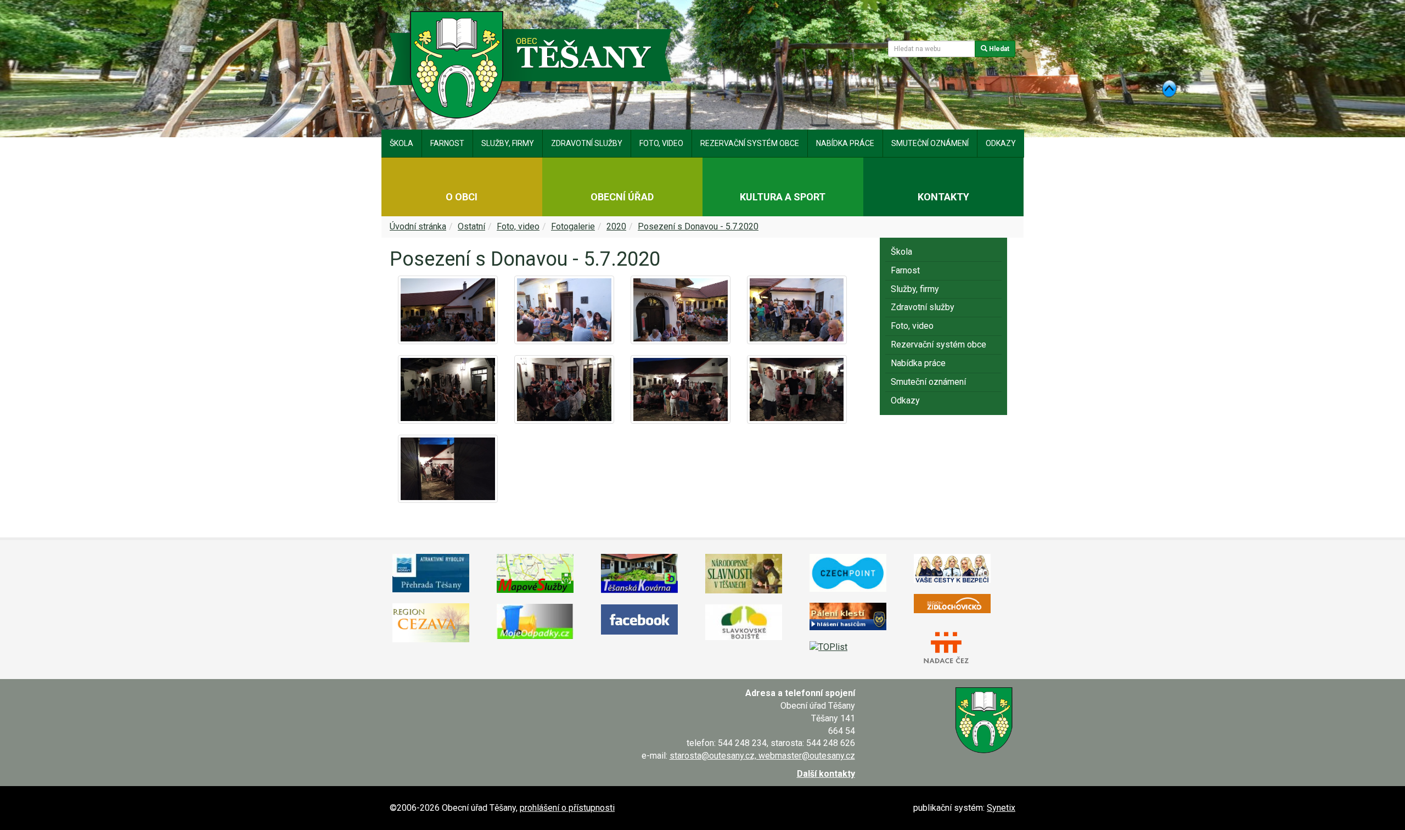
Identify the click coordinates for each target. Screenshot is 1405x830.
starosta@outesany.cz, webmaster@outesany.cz (762, 755)
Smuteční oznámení (930, 143)
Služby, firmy (507, 143)
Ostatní (471, 226)
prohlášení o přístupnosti (567, 808)
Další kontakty (826, 774)
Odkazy (1001, 143)
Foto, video (661, 143)
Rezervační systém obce (749, 143)
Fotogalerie (573, 226)
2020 (616, 226)
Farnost (447, 143)
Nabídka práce (845, 143)
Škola (401, 143)
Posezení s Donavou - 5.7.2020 (698, 226)
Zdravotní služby (586, 143)
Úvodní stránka (418, 226)
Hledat (998, 49)
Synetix (1001, 808)
